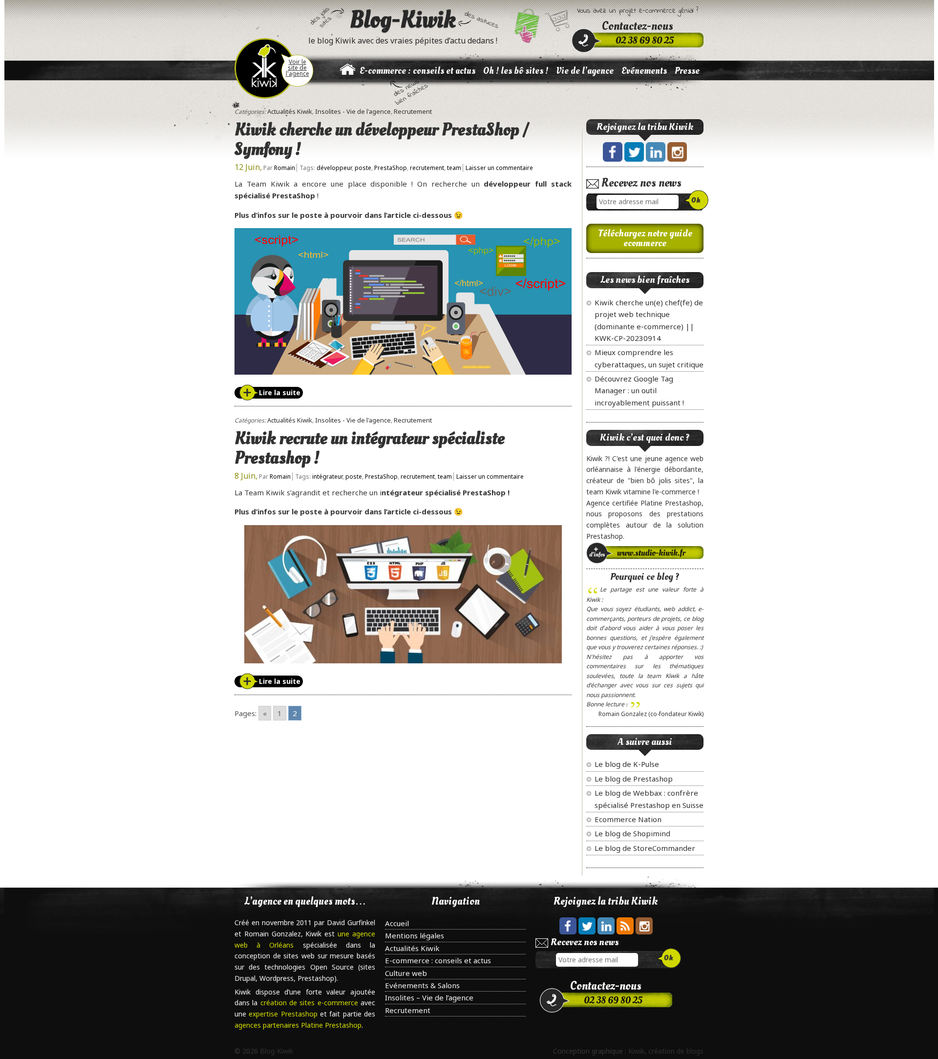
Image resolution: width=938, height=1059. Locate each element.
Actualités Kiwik (289, 111)
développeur (334, 168)
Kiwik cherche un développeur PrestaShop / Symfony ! (381, 140)
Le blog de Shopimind (632, 833)
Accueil (397, 923)
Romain (284, 168)
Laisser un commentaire (499, 168)
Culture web (406, 973)
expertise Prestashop (284, 1013)
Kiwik (636, 1051)
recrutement (427, 168)
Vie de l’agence (585, 70)
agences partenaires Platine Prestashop (298, 1025)
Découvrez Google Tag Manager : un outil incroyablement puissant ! (639, 390)
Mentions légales (414, 935)
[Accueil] (347, 75)
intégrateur (327, 476)
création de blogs (676, 1051)
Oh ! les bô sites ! (515, 70)
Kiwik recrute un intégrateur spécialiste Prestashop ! (369, 448)
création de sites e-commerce (310, 1002)
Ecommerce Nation (628, 819)
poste (363, 168)
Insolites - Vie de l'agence (353, 111)
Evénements (644, 70)
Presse (687, 70)
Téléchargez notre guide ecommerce (645, 238)
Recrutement (413, 111)
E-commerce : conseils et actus (417, 70)
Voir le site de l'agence (297, 68)
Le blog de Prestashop (634, 779)
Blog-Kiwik (403, 19)
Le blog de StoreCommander (645, 848)
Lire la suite (279, 392)
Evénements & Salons (422, 985)
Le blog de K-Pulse (627, 764)
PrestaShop (390, 168)
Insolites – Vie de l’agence (429, 997)
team (454, 168)
